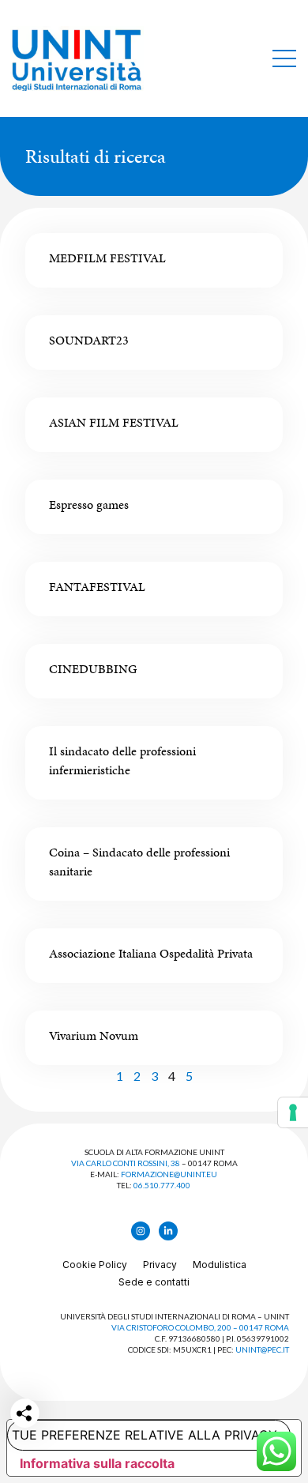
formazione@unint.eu (169, 1174)
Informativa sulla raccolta (97, 1463)
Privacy (160, 1264)
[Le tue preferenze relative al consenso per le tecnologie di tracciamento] (293, 1112)
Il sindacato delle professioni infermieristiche (122, 760)
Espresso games (89, 504)
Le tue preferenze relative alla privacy (142, 1435)
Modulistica (219, 1264)
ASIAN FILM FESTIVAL (113, 422)
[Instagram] (140, 1230)
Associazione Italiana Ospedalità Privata (151, 953)
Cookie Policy (94, 1264)
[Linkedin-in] (168, 1230)
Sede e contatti (154, 1282)
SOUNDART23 (89, 340)
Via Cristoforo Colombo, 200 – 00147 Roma (200, 1327)
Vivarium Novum (93, 1035)
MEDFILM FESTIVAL (107, 258)
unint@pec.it (262, 1349)
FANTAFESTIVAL (97, 587)
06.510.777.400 (161, 1185)
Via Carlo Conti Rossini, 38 (125, 1163)
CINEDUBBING (93, 669)
